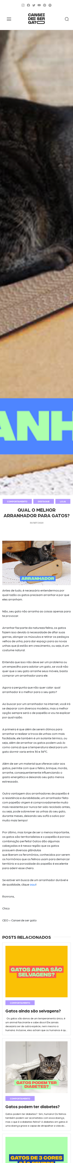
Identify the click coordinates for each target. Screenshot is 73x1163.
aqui (33, 884)
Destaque (43, 501)
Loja (63, 501)
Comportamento (17, 501)
